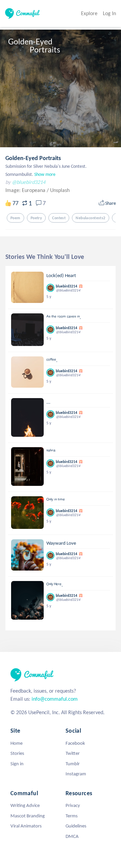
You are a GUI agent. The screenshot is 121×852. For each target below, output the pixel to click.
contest (59, 218)
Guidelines (76, 826)
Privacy (73, 805)
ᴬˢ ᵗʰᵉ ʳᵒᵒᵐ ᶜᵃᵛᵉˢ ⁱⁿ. (63, 317)
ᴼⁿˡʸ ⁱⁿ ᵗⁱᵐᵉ (55, 500)
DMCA (72, 836)
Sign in (17, 764)
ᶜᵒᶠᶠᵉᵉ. (51, 360)
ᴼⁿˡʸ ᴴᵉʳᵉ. (54, 585)
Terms (72, 816)
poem (15, 218)
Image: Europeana (26, 190)
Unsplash (60, 190)
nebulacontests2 (90, 218)
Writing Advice (25, 805)
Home (16, 743)
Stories (17, 753)
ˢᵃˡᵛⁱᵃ (50, 451)
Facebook (75, 743)
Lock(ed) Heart (61, 275)
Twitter (73, 753)
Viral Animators (26, 826)
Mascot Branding (27, 816)
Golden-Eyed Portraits (33, 158)
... (48, 402)
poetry (36, 218)
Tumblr (73, 764)
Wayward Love (61, 543)
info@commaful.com (55, 699)
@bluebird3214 (28, 182)
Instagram (76, 774)
